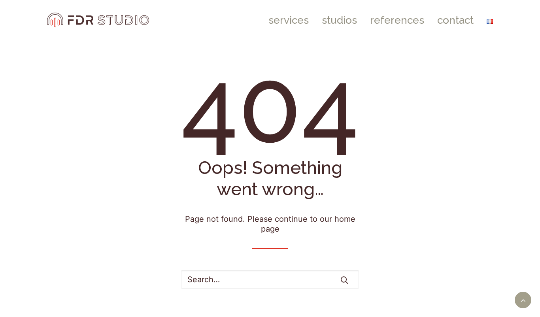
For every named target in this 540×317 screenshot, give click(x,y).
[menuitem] (291, 20)
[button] (344, 280)
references (397, 20)
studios (339, 20)
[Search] (270, 279)
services (288, 20)
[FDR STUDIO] (98, 20)
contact (455, 20)
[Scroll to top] (523, 299)
